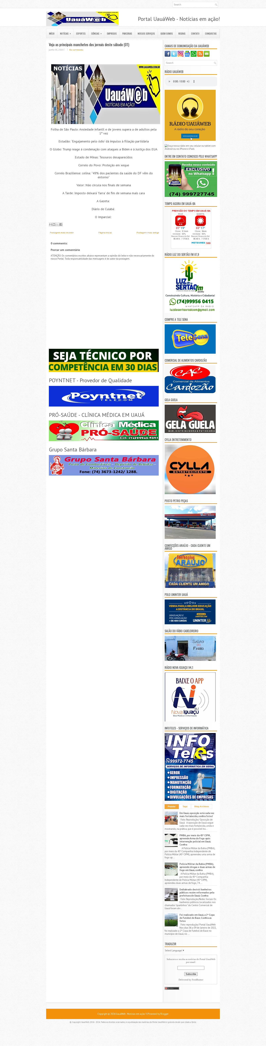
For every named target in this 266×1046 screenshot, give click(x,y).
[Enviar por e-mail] (50, 224)
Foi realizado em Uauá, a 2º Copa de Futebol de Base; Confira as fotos (197, 918)
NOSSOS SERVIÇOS (146, 33)
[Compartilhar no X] (57, 224)
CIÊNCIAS (96, 33)
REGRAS (181, 33)
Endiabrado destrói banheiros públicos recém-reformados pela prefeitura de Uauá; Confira (197, 892)
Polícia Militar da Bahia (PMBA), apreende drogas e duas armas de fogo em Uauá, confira (197, 867)
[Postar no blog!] (54, 224)
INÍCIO (51, 33)
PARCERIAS (127, 33)
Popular (172, 806)
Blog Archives (201, 806)
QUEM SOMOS (167, 33)
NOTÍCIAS (65, 33)
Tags (185, 806)
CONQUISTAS (211, 33)
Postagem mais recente (62, 232)
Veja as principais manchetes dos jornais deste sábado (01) (89, 44)
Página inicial (105, 232)
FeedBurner (197, 979)
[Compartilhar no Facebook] (61, 224)
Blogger (164, 1013)
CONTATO (195, 33)
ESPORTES (81, 33)
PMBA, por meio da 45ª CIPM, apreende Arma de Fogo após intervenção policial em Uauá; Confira (195, 840)
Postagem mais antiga (148, 232)
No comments (76, 49)
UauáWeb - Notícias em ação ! (131, 1013)
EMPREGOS (112, 33)
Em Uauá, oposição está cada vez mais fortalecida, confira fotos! (197, 815)
